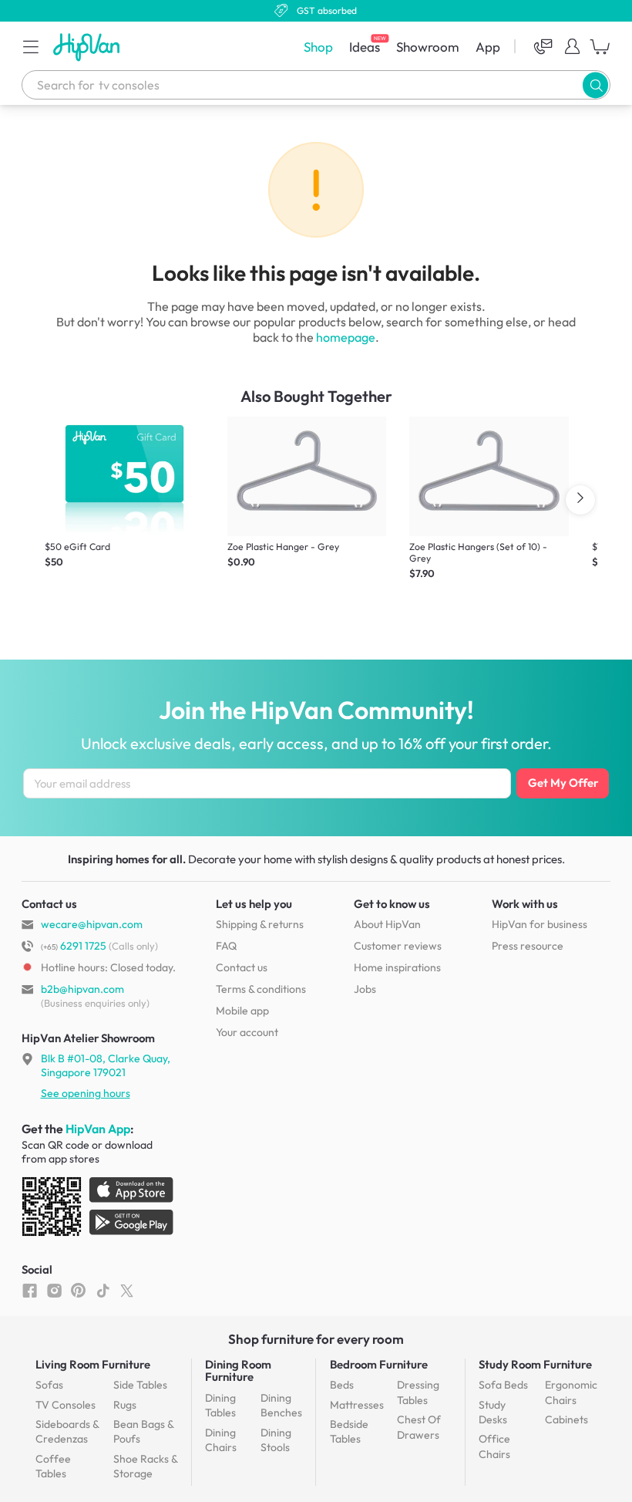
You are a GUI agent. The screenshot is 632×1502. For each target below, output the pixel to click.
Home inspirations (397, 967)
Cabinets (566, 1419)
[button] (30, 46)
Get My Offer (563, 782)
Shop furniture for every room (316, 1339)
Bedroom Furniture (379, 1364)
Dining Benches (281, 1405)
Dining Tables (220, 1405)
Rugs (124, 1405)
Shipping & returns (260, 924)
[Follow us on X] (127, 1290)
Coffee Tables (53, 1466)
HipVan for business (539, 924)
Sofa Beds (503, 1385)
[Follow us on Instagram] (54, 1290)
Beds (342, 1385)
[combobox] (316, 85)
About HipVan (387, 924)
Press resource (527, 946)
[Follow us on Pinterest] (78, 1290)
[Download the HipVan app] (99, 1209)
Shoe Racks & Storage (145, 1466)
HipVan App (98, 1128)
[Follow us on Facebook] (30, 1290)
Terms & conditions (261, 989)
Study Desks (493, 1412)
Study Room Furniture (535, 1364)
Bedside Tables (349, 1431)
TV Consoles (65, 1405)
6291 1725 (73, 946)
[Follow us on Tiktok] (103, 1290)
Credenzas (67, 1431)
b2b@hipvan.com (82, 989)
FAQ (226, 946)
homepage (345, 337)
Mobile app (242, 1011)
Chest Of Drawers (419, 1427)
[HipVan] (88, 46)
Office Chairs (494, 1446)
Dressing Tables (418, 1392)
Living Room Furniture (92, 1364)
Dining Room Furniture (238, 1370)
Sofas (49, 1385)
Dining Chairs (221, 1440)
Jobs (365, 989)
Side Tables (140, 1385)
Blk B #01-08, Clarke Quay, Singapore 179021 (105, 1065)
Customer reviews (398, 946)
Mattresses (357, 1405)
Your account (247, 1032)
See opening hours (85, 1093)
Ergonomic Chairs (571, 1392)
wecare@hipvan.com (92, 924)
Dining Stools (276, 1440)
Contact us (241, 967)
